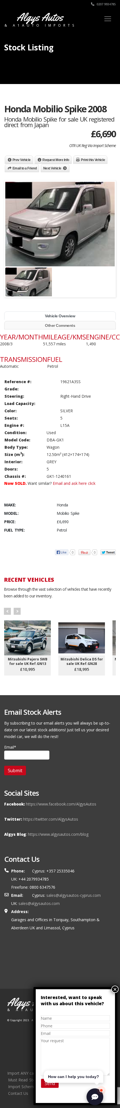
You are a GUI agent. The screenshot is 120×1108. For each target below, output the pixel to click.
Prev (7, 611)
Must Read (18, 1080)
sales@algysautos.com (39, 903)
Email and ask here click (74, 483)
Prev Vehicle (22, 160)
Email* (10, 747)
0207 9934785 (106, 4)
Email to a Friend (25, 168)
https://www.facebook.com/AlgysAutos (61, 804)
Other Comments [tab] (60, 325)
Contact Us (18, 1093)
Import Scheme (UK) (26, 1086)
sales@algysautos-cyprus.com (73, 895)
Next (17, 611)
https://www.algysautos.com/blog (58, 834)
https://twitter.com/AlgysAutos (50, 819)
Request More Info (55, 160)
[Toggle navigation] (108, 18)
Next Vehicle (52, 168)
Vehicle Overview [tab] (60, 316)
